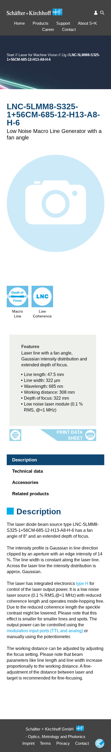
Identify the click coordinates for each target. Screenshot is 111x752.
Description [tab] (24, 459)
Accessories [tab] (25, 482)
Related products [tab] (30, 493)
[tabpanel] (55, 519)
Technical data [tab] (27, 471)
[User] (96, 13)
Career (48, 29)
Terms (45, 743)
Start (10, 55)
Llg (64, 55)
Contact (69, 29)
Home (19, 23)
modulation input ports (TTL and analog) (45, 630)
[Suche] (102, 13)
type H (82, 583)
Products (40, 23)
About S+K (87, 23)
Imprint (28, 743)
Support (63, 23)
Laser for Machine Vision (38, 55)
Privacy (63, 743)
